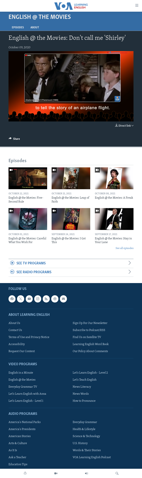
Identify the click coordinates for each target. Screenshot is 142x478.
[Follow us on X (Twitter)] (20, 298)
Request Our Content (22, 351)
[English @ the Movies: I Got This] (71, 219)
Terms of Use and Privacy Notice (29, 337)
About (35, 27)
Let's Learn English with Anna (27, 393)
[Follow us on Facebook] (12, 298)
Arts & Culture (18, 443)
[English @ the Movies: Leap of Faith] (71, 178)
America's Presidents (22, 429)
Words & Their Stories (87, 450)
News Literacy (82, 386)
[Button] (14, 139)
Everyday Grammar (85, 422)
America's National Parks (25, 422)
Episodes (18, 27)
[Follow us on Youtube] (29, 298)
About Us (14, 323)
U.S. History (80, 443)
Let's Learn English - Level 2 (90, 372)
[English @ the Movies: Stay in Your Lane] (114, 219)
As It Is (13, 450)
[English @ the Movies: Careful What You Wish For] (28, 219)
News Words (81, 393)
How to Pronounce (84, 401)
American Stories (20, 436)
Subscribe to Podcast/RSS (89, 330)
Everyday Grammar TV (23, 386)
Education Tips (18, 464)
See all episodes (124, 248)
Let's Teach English (85, 379)
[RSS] (46, 298)
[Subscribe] (63, 298)
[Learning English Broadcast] (86, 473)
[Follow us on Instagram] (37, 298)
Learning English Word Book (91, 344)
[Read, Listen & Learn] (25, 473)
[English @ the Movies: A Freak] (114, 178)
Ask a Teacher (17, 457)
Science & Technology (86, 436)
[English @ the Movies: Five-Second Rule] (28, 178)
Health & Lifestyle (84, 429)
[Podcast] (54, 298)
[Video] (55, 473)
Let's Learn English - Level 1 (26, 401)
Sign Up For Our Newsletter (90, 323)
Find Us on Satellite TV (87, 337)
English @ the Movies (22, 379)
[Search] (117, 473)
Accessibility (17, 344)
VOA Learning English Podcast (92, 457)
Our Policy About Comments (90, 351)
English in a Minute (21, 372)
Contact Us (15, 330)
